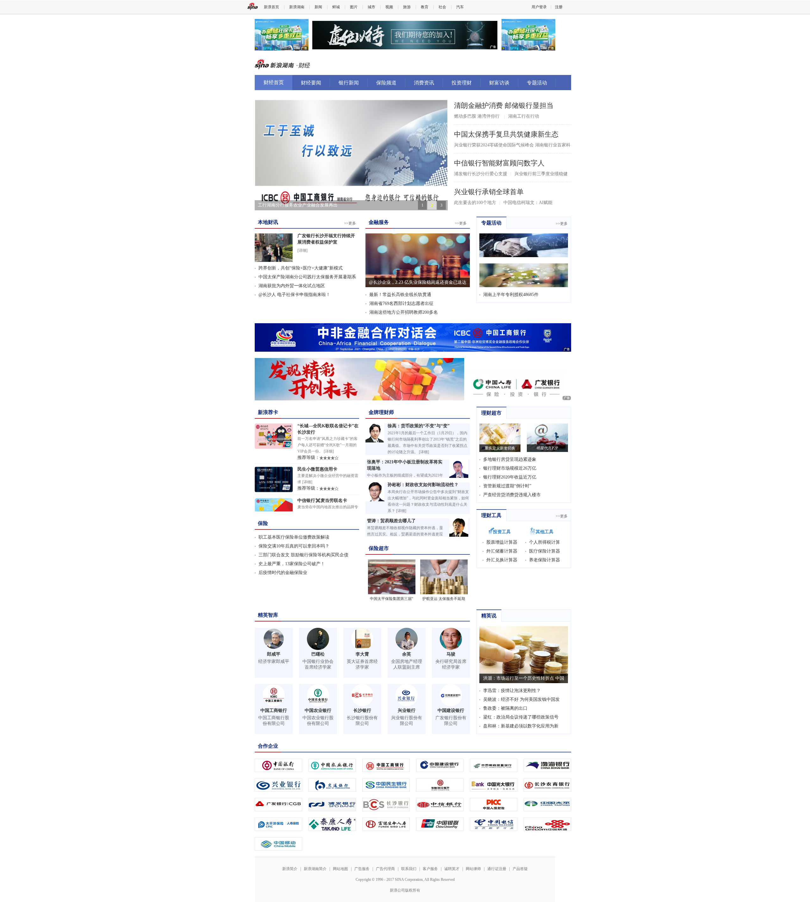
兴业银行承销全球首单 (489, 192)
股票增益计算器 (501, 542)
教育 (424, 7)
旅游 (407, 7)
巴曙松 (318, 654)
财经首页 (274, 82)
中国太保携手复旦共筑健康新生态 (506, 134)
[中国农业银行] (332, 763)
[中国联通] (547, 822)
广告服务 (362, 869)
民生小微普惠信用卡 (317, 469)
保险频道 (386, 82)
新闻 (318, 7)
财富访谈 (499, 82)
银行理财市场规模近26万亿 (509, 468)
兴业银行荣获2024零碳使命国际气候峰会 (494, 145)
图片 (354, 7)
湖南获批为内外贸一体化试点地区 (292, 285)
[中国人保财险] (493, 802)
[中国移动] (278, 841)
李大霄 (362, 654)
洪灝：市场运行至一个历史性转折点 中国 (523, 678)
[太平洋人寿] (278, 822)
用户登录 (539, 7)
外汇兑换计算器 (501, 560)
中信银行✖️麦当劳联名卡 (322, 500)
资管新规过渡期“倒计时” (507, 486)
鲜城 (336, 7)
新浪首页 (271, 7)
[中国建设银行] (439, 763)
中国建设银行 (451, 710)
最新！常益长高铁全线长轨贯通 (400, 294)
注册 (559, 7)
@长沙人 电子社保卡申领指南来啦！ (294, 294)
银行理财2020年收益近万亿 (509, 477)
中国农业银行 (318, 710)
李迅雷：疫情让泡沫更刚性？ (512, 690)
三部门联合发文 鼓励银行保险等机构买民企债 (303, 555)
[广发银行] (278, 802)
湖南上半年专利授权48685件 (511, 294)
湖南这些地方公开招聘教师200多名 (403, 312)
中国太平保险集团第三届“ (391, 598)
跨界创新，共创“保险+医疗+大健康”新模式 (301, 268)
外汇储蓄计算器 (501, 551)
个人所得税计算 (544, 542)
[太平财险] (547, 802)
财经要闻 (311, 82)
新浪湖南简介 (315, 869)
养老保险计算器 (544, 560)
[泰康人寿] (332, 822)
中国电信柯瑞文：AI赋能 (527, 202)
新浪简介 (289, 869)
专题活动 (537, 82)
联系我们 (408, 869)
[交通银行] (332, 783)
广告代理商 (385, 869)
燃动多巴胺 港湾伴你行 (477, 116)
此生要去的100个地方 (475, 202)
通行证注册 (496, 869)
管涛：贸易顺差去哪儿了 (391, 520)
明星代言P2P (547, 448)
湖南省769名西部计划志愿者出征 (401, 303)
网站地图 (340, 869)
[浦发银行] (332, 802)
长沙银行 (362, 710)
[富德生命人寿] (386, 822)
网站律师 (473, 869)
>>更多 (350, 223)
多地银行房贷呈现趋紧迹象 (509, 459)
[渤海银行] (547, 763)
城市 (371, 7)
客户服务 (430, 869)
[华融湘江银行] (439, 783)
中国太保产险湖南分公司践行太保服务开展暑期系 (307, 277)
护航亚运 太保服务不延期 (443, 598)
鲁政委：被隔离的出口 (505, 708)
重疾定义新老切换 (500, 448)
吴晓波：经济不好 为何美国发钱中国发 (521, 699)
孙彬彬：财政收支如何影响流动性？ (423, 484)
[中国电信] (493, 822)
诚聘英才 (451, 869)
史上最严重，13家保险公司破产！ (292, 563)
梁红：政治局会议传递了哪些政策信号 (520, 717)
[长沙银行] (386, 802)
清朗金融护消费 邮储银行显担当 (503, 105)
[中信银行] (439, 802)
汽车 (460, 7)
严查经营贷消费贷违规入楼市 (512, 494)
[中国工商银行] (386, 763)
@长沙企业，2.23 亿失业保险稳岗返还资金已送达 (417, 282)
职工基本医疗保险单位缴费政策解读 (294, 537)
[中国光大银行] (493, 783)
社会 (442, 7)
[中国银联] (439, 822)
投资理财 (462, 82)
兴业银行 (406, 710)
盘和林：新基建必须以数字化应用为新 (520, 726)
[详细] (302, 250)
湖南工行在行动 (523, 116)
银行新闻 (349, 82)
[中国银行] (278, 763)
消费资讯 (424, 82)
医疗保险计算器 (544, 551)
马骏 (450, 654)
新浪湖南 (296, 7)
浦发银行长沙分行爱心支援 (480, 173)
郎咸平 (273, 654)
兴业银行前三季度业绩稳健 (541, 173)
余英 (406, 654)
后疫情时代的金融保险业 (283, 572)
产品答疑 (520, 869)
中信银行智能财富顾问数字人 (499, 163)
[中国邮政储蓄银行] (493, 763)
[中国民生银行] (386, 783)
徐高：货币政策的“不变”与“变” (419, 425)
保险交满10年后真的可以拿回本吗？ (294, 546)
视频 (389, 7)
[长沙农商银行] (547, 783)
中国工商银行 (273, 710)
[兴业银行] (278, 783)
